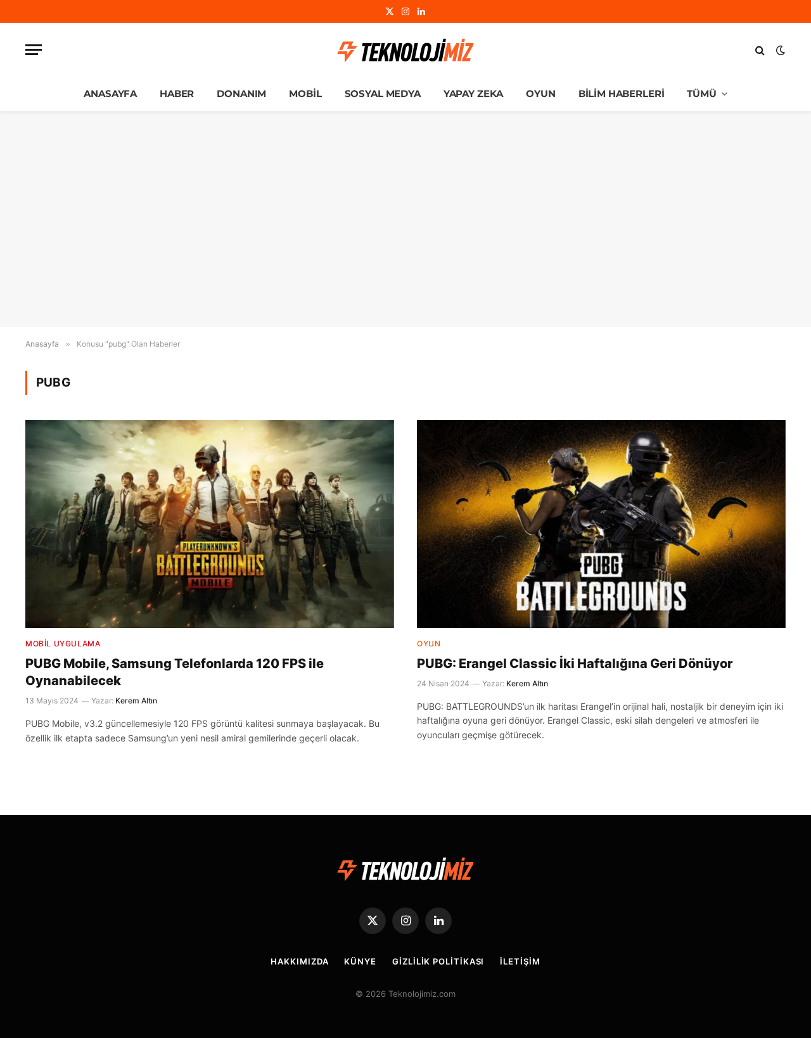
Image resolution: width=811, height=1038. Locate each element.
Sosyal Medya (383, 93)
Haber (177, 93)
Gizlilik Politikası (438, 961)
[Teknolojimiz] (405, 50)
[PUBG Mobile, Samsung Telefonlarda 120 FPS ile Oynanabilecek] (209, 523)
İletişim (520, 961)
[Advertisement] (405, 219)
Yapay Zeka (474, 93)
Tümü (701, 93)
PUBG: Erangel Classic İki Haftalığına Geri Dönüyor (574, 663)
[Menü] (33, 49)
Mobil (305, 93)
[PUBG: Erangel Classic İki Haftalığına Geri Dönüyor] (601, 523)
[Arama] (760, 49)
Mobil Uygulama (62, 643)
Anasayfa (110, 93)
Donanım (241, 93)
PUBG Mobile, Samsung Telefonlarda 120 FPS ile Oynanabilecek (174, 672)
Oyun (540, 93)
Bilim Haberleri (621, 93)
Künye (360, 961)
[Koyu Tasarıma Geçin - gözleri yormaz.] (779, 50)
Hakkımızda (299, 961)
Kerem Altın (136, 700)
